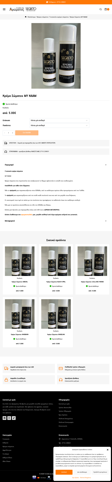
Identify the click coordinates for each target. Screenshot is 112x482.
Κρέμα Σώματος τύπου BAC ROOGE (92, 282)
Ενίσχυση (6, 120)
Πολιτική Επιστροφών (66, 422)
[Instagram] (9, 418)
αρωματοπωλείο (27, 215)
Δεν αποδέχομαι (82, 472)
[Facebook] (4, 418)
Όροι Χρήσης (75, 478)
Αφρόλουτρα (7, 450)
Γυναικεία (6, 439)
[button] (108, 450)
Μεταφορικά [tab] (10, 221)
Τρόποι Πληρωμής (65, 411)
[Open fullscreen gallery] (107, 86)
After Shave (6, 461)
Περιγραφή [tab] (9, 165)
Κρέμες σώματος (8, 446)
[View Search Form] (100, 9)
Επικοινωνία (63, 426)
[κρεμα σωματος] (56, 56)
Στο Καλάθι (27, 133)
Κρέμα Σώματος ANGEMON (19, 334)
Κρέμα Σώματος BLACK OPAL (56, 282)
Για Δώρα (6, 454)
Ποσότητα (6, 125)
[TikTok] (14, 418)
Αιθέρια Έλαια (7, 458)
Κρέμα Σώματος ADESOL (20, 282)
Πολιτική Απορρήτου (85, 478)
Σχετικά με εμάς (64, 404)
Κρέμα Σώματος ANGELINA (56, 334)
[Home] (26, 17)
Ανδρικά (5, 443)
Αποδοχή (64, 472)
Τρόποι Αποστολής (65, 408)
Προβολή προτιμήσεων (100, 472)
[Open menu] (5, 9)
